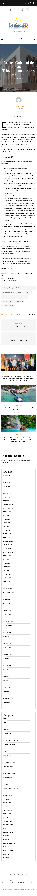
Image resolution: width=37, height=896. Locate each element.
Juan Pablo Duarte (9, 773)
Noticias (6, 799)
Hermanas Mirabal (9, 762)
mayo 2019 (6, 706)
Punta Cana (7, 814)
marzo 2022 (7, 643)
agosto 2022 (7, 632)
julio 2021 (6, 669)
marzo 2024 (7, 574)
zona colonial (8, 305)
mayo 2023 (6, 603)
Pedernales (7, 803)
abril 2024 (6, 570)
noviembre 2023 (8, 585)
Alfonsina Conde (18, 106)
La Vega (5, 784)
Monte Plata (7, 792)
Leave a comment (9, 314)
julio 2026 (6, 479)
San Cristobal (8, 832)
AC (23, 892)
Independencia (8, 766)
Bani (4, 722)
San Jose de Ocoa (8, 836)
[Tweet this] (17, 79)
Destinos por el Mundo (10, 740)
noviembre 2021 (8, 658)
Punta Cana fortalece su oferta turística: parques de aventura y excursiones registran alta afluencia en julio (18, 439)
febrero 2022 (7, 647)
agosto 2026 (7, 475)
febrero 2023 (7, 614)
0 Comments (18, 109)
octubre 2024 (7, 548)
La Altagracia (8, 777)
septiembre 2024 (8, 552)
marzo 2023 (7, 610)
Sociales (6, 854)
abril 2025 (6, 526)
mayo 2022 (6, 640)
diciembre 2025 (8, 504)
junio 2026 (6, 482)
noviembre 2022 (8, 621)
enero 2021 (6, 691)
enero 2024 (6, 581)
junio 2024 (6, 563)
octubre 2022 (7, 625)
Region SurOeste (8, 825)
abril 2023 (6, 607)
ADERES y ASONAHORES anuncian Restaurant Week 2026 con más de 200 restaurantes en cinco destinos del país (18, 378)
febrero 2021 (7, 687)
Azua (5, 718)
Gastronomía (18, 374)
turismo (20, 301)
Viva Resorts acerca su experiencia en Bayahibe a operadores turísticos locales (18, 409)
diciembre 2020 (8, 695)
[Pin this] (22, 79)
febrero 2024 (7, 577)
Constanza (7, 733)
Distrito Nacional (18, 56)
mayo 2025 (6, 523)
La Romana (6, 781)
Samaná (5, 828)
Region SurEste (30, 56)
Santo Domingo (18, 59)
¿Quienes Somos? (16, 880)
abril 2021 (6, 680)
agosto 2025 (7, 512)
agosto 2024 (7, 555)
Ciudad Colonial (9, 293)
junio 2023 (6, 599)
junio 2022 (6, 636)
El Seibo (5, 748)
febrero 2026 (7, 497)
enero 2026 (6, 501)
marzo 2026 (7, 493)
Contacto (19, 885)
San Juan (6, 839)
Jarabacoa (7, 770)
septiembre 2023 (8, 592)
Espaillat (6, 751)
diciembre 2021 (8, 654)
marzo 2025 (7, 530)
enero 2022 (6, 651)
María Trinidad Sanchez (11, 788)
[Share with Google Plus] (20, 79)
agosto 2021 (7, 665)
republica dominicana (18, 297)
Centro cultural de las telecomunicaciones (11, 288)
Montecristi (7, 795)
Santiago (6, 847)
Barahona (6, 726)
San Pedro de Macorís (10, 843)
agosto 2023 (7, 596)
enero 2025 (6, 537)
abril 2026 (6, 490)
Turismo (18, 405)
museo (5, 297)
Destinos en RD (6, 56)
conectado (18, 460)
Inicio (5, 880)
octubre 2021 (7, 662)
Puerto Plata (7, 810)
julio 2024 (6, 559)
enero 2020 (6, 702)
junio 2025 (6, 519)
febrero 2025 (7, 534)
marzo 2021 (7, 684)
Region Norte (7, 817)
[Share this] (15, 79)
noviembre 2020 (8, 698)
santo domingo (8, 301)
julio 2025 (6, 515)
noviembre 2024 (8, 545)
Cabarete (6, 729)
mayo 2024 (6, 566)
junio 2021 (6, 673)
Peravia (5, 806)
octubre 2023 (7, 588)
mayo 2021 (6, 676)
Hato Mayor (7, 759)
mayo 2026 (6, 486)
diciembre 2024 (8, 541)
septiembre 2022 (8, 629)
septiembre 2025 (8, 508)
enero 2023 (6, 618)
